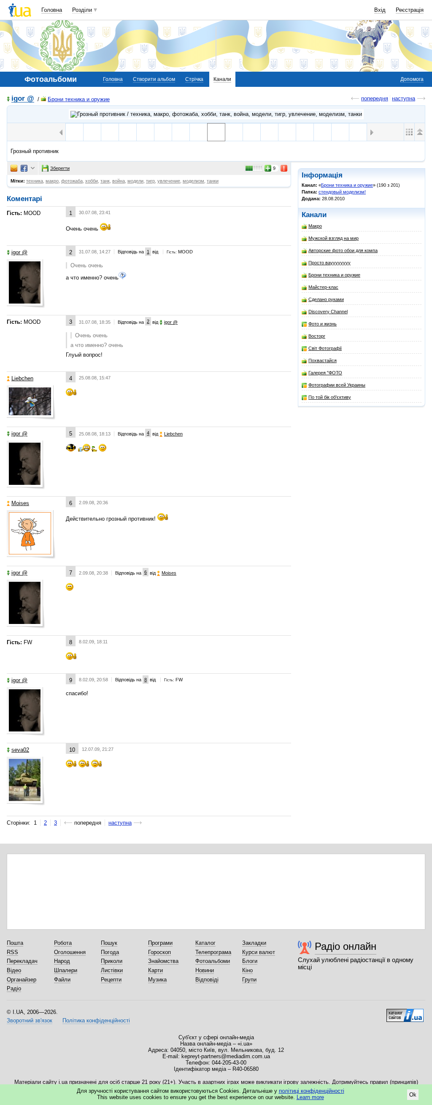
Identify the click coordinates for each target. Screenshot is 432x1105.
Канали (222, 79)
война (118, 180)
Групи (249, 979)
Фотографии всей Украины (336, 384)
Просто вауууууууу (329, 262)
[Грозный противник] (216, 132)
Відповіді (207, 979)
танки (213, 180)
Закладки (254, 943)
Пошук (109, 943)
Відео (14, 970)
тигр (150, 180)
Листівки (112, 970)
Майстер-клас (323, 287)
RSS (12, 952)
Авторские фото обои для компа (343, 250)
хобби (91, 180)
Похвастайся (322, 360)
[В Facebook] (24, 168)
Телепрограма (213, 952)
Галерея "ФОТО (325, 372)
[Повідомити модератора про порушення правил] (284, 168)
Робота (63, 943)
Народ (62, 961)
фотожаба (72, 180)
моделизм (193, 180)
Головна (51, 10)
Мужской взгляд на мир (333, 238)
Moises (20, 503)
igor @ (22, 98)
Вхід (380, 10)
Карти (155, 970)
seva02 (20, 750)
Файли (62, 979)
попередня (374, 98)
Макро (315, 226)
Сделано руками (326, 299)
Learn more (310, 1097)
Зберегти (60, 168)
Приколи (111, 961)
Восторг (316, 336)
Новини (204, 970)
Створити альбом (154, 79)
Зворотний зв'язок (29, 1020)
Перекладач (22, 961)
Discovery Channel (328, 311)
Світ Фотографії (325, 348)
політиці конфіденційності (311, 1091)
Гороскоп (159, 952)
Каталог (205, 943)
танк (105, 180)
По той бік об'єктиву (329, 397)
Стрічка (194, 79)
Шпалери (65, 970)
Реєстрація (410, 10)
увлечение (168, 180)
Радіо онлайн (345, 946)
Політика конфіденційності (96, 1020)
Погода (110, 952)
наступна (403, 98)
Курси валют (258, 952)
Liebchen (22, 378)
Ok (412, 1095)
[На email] (14, 168)
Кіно (247, 970)
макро (52, 180)
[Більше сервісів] (33, 168)
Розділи (82, 10)
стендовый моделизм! (342, 191)
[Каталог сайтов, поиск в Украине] (405, 1012)
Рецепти (111, 979)
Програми (160, 943)
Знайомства (163, 961)
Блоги (249, 961)
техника (34, 180)
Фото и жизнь (322, 323)
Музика (157, 979)
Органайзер (21, 979)
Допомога (412, 79)
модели (135, 180)
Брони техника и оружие (79, 99)
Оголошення (70, 952)
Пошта (15, 943)
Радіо (14, 988)
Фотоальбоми (212, 961)
